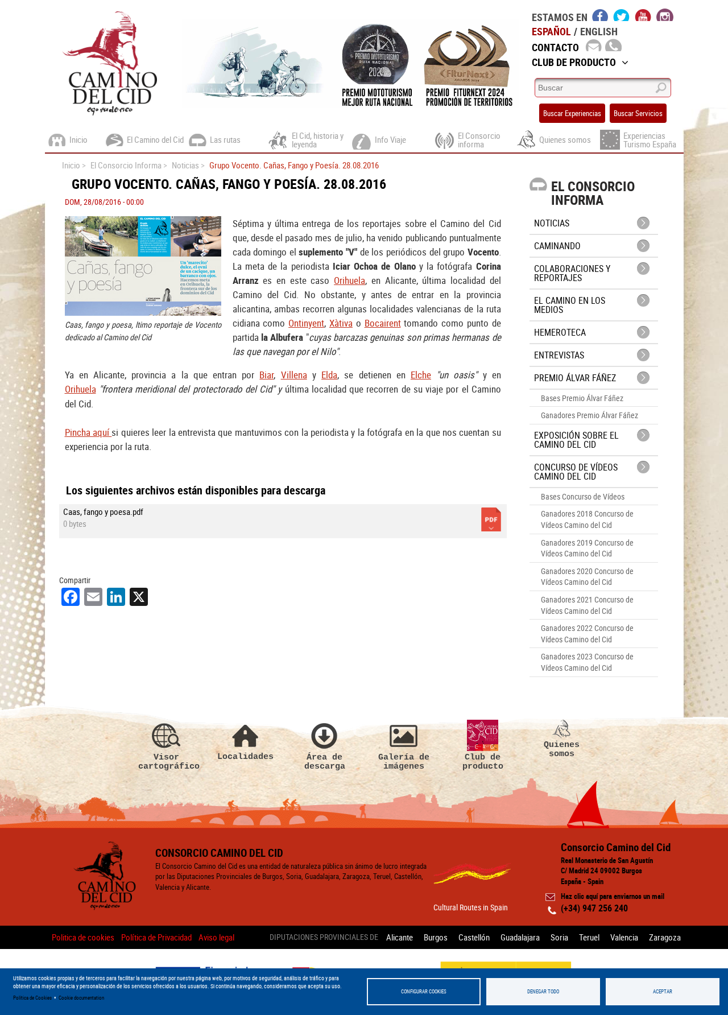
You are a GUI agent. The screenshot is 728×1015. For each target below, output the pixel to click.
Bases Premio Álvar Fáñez (582, 398)
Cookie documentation (81, 998)
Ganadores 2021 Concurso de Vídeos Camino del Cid (587, 605)
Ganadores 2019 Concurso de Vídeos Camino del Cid (587, 548)
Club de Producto (574, 62)
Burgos (436, 937)
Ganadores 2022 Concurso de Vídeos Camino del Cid (587, 633)
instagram (664, 15)
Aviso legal (216, 937)
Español (551, 31)
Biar (266, 374)
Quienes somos (562, 749)
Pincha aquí (88, 432)
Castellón (474, 937)
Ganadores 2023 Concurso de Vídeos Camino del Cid (587, 662)
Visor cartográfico (166, 761)
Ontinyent (306, 322)
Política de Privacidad (156, 937)
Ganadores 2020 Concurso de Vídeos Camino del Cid (587, 577)
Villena (294, 374)
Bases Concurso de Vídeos (582, 496)
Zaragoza (665, 937)
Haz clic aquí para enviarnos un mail (612, 896)
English (599, 31)
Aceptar (662, 991)
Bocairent (383, 322)
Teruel (589, 937)
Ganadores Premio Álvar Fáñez (589, 415)
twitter (621, 15)
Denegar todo (543, 991)
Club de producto (482, 761)
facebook (600, 15)
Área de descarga (324, 761)
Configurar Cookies (423, 991)
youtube (643, 15)
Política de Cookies (32, 998)
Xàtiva (341, 322)
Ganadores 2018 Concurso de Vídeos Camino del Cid (587, 519)
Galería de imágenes (403, 761)
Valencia (624, 937)
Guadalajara (520, 937)
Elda (329, 374)
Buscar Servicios (638, 113)
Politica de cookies (83, 937)
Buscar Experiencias (572, 113)
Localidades (245, 756)
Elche (421, 374)
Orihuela (349, 280)
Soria (559, 937)
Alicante (399, 937)
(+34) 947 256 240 (594, 908)
